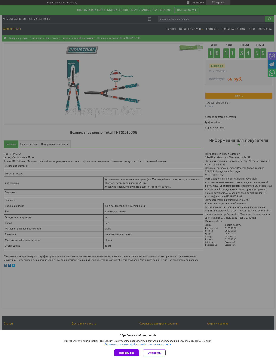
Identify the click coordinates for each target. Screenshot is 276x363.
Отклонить (154, 352)
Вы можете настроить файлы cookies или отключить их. (137, 344)
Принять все (126, 352)
